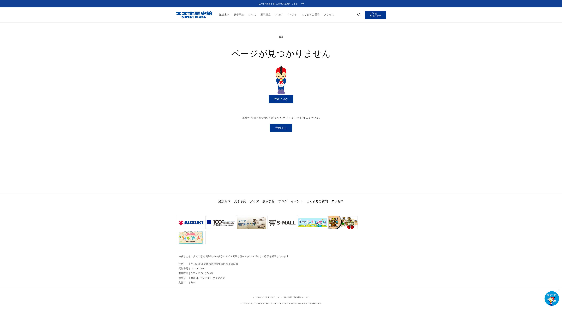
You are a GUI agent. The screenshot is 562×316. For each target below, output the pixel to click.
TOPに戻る (281, 99)
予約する (281, 127)
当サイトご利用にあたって (267, 297)
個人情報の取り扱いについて (297, 297)
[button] (359, 14)
